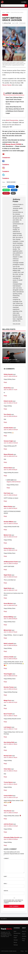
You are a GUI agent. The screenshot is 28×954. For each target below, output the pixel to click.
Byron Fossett (8, 714)
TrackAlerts (6, 951)
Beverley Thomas (9, 687)
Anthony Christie (8, 657)
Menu (24, 2)
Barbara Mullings (8, 617)
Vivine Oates (7, 769)
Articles (7, 12)
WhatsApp (6, 189)
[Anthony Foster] (7, 200)
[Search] (26, 5)
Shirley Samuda (8, 374)
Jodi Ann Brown (8, 824)
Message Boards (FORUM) (13, 144)
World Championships (12, 120)
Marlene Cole (7, 535)
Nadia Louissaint (8, 643)
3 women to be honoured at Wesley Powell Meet (13, 344)
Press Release (17, 346)
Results (15, 942)
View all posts (16, 323)
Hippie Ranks (7, 575)
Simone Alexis (8, 468)
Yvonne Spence (8, 782)
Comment (6, 858)
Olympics (16, 940)
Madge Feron (7, 700)
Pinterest (6, 193)
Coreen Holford (8, 795)
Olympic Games (6, 85)
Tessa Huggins (8, 674)
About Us (24, 931)
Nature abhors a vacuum (10, 359)
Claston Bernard (14, 361)
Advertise (24, 936)
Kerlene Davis (8, 548)
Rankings (16, 945)
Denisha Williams (8, 521)
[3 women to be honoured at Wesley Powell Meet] (14, 339)
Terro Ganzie (7, 414)
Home (3, 12)
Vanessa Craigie (8, 441)
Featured (6, 341)
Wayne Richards (8, 454)
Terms (26, 951)
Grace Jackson (11, 182)
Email (13, 193)
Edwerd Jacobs (8, 401)
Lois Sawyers (7, 727)
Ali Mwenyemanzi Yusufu (11, 561)
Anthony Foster (7, 23)
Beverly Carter (8, 755)
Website (6, 890)
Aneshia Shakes (8, 428)
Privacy (22, 951)
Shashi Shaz (7, 388)
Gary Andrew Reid (9, 742)
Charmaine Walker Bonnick (11, 837)
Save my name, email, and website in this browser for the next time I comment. (13, 901)
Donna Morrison (8, 603)
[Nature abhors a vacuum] (14, 355)
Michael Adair (7, 630)
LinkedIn (14, 189)
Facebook (11, 186)
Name (5, 876)
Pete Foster (7, 493)
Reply (5, 382)
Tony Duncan (7, 811)
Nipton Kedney (8, 506)
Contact (23, 934)
